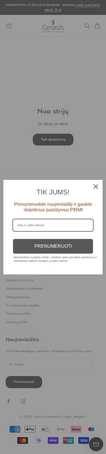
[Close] (96, 186)
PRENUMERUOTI (53, 246)
